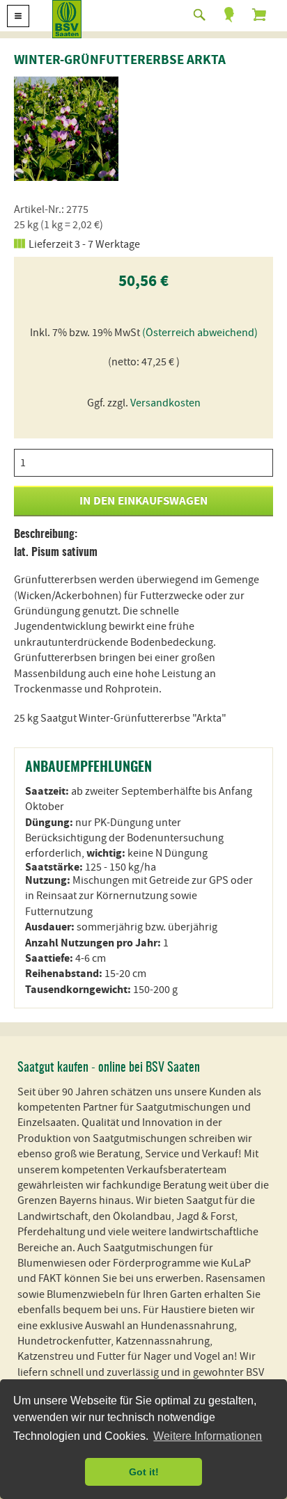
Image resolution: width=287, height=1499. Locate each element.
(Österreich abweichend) (200, 333)
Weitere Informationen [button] (207, 1436)
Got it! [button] (144, 1471)
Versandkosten (165, 403)
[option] (66, 129)
